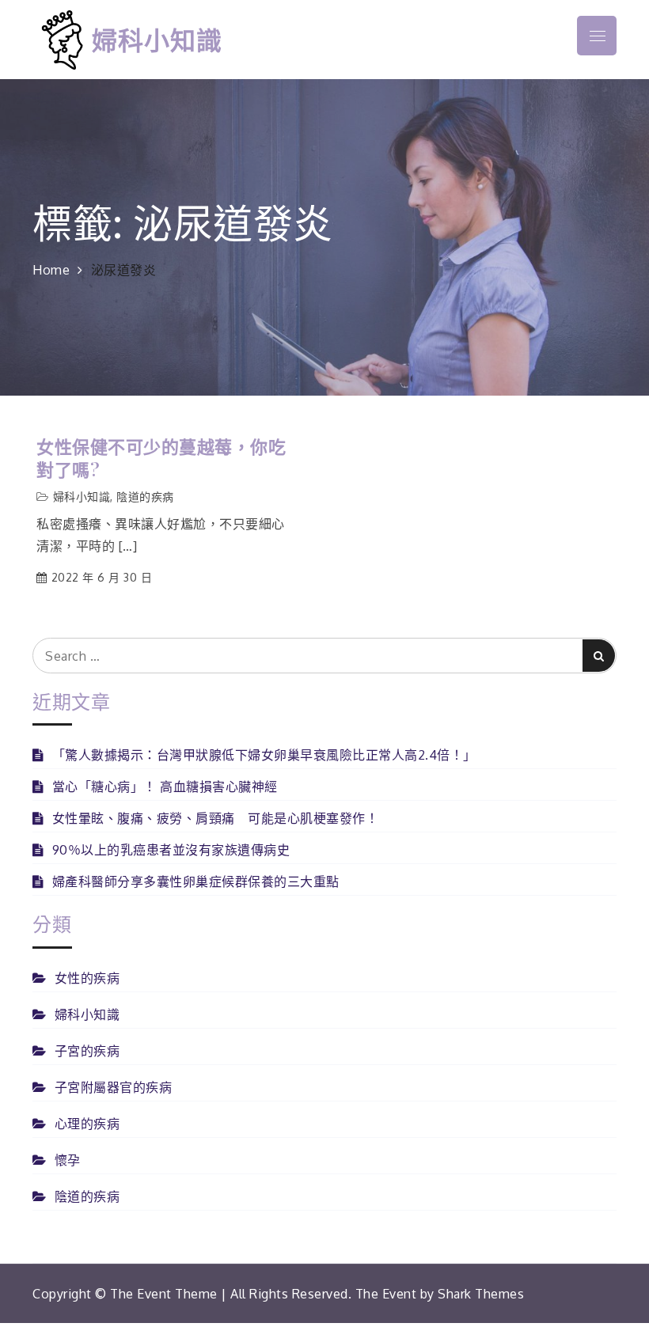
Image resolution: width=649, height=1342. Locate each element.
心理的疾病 (87, 1124)
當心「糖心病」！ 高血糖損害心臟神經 (165, 786)
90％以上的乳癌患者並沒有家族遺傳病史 (171, 850)
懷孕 (68, 1160)
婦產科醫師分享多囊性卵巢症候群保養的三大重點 (196, 881)
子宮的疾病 (87, 1051)
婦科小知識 (157, 39)
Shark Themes (481, 1294)
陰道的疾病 (145, 496)
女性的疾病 (87, 978)
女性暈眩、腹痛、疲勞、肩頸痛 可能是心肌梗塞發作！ (215, 818)
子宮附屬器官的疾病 (113, 1087)
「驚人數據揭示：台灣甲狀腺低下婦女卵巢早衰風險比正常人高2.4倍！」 (264, 755)
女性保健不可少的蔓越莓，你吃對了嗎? (161, 457)
